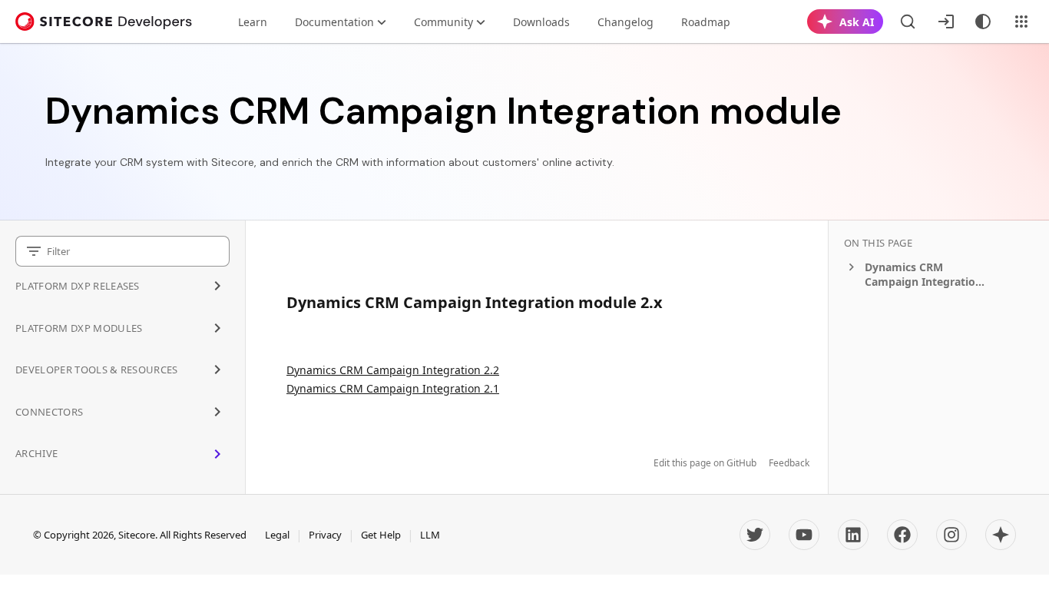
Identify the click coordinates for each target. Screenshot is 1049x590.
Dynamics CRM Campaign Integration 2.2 (392, 370)
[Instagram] (951, 534)
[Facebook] (902, 534)
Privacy (325, 535)
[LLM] (1000, 534)
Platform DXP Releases (77, 286)
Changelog (625, 22)
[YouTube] (804, 534)
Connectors (49, 412)
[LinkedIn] (853, 534)
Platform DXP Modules (79, 328)
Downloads (541, 22)
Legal (277, 535)
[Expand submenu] (217, 285)
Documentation (334, 22)
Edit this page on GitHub (705, 463)
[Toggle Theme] (983, 21)
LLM (430, 535)
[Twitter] (755, 534)
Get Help (381, 535)
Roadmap (705, 22)
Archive (36, 453)
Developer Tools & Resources (96, 369)
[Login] (946, 21)
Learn (252, 22)
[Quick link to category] (671, 302)
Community (443, 22)
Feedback (789, 463)
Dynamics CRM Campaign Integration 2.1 (392, 388)
